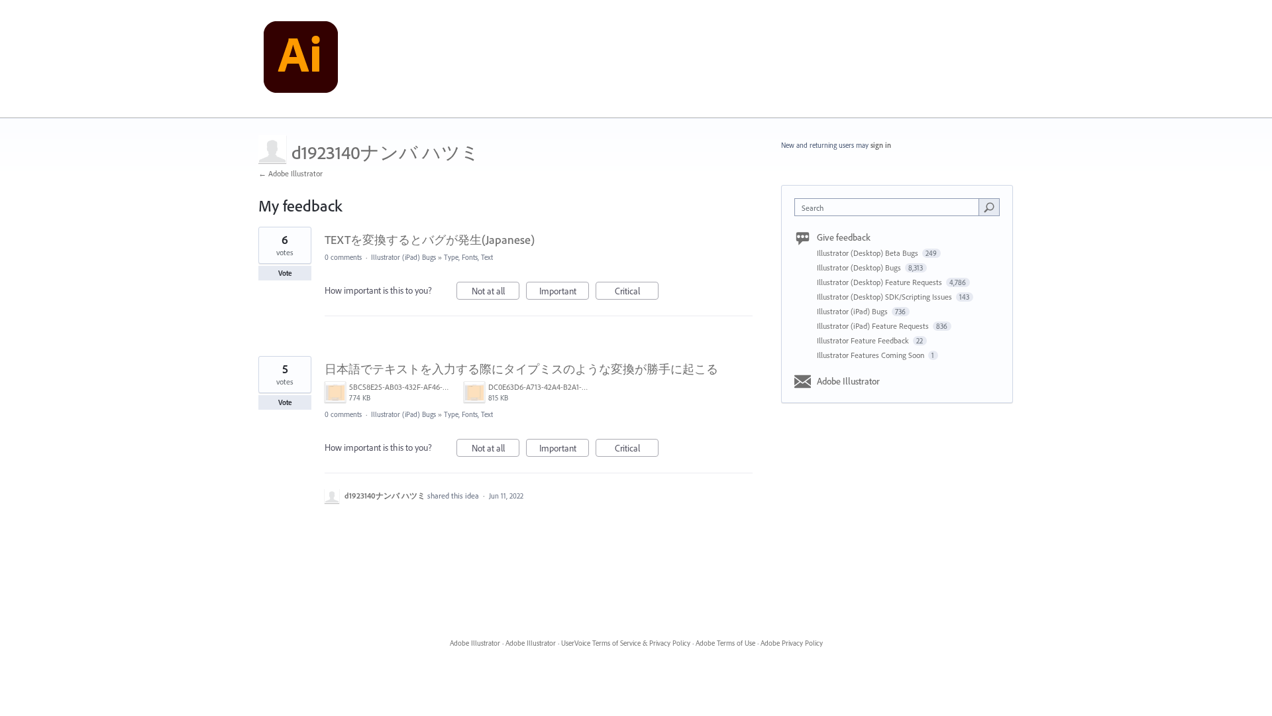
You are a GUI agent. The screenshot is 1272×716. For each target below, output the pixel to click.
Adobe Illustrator (848, 381)
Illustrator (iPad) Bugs (403, 257)
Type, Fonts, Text (468, 257)
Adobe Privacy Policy (792, 643)
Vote (285, 273)
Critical (637, 292)
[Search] (989, 206)
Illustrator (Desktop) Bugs (860, 267)
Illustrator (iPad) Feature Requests (874, 326)
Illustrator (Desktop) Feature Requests (880, 282)
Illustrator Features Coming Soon (871, 355)
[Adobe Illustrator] (300, 59)
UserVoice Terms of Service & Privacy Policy (625, 643)
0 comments (343, 257)
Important (564, 292)
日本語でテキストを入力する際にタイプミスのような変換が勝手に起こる (521, 369)
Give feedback (844, 237)
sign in (881, 145)
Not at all (495, 292)
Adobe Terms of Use (725, 643)
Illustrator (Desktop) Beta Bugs (868, 253)
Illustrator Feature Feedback (864, 340)
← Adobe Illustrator (290, 173)
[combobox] (890, 207)
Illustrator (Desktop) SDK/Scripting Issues (885, 297)
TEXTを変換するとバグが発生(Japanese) (430, 239)
